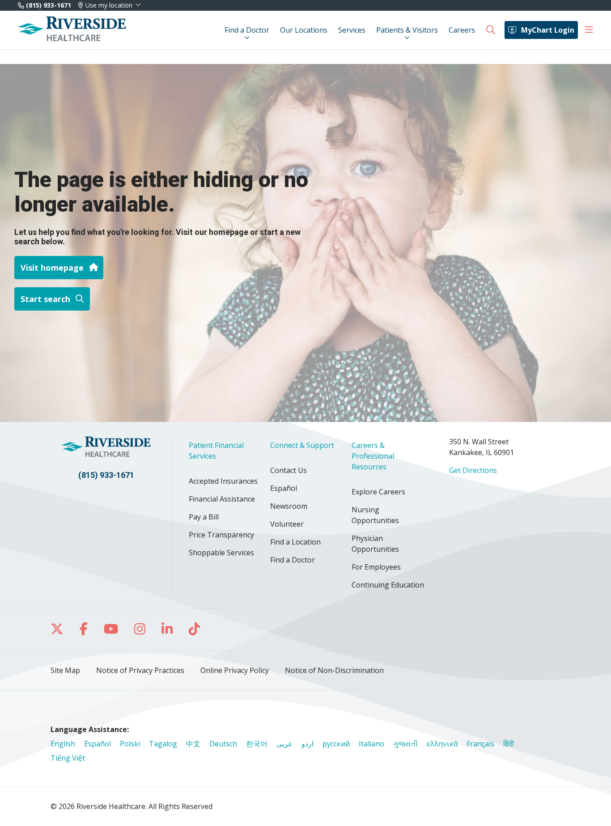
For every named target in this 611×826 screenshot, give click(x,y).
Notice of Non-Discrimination (334, 670)
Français (480, 744)
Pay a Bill (204, 517)
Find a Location (295, 542)
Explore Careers (378, 492)
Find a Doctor (247, 30)
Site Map (65, 670)
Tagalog (163, 744)
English (63, 744)
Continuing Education (388, 585)
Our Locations (303, 30)
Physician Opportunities (375, 543)
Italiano (371, 744)
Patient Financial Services (216, 450)
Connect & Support (302, 445)
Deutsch (223, 744)
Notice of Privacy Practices (140, 670)
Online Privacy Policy (234, 670)
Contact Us (288, 470)
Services (351, 30)
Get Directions (473, 470)
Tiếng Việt (68, 758)
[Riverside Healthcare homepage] (72, 30)
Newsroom (288, 506)
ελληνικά (442, 744)
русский (336, 744)
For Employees (376, 567)
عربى (284, 744)
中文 (193, 744)
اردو (307, 744)
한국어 (256, 744)
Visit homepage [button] (52, 267)
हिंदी (508, 744)
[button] (589, 30)
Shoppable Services (221, 553)
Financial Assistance (222, 499)
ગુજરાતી (405, 744)
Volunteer (287, 524)
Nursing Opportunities (375, 515)
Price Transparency (221, 535)
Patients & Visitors (407, 30)
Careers (462, 30)
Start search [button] (45, 299)
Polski (130, 744)
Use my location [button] (108, 5)
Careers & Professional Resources (373, 456)
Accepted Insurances (223, 481)
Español (283, 488)
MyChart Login (547, 30)
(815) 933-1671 (47, 5)
